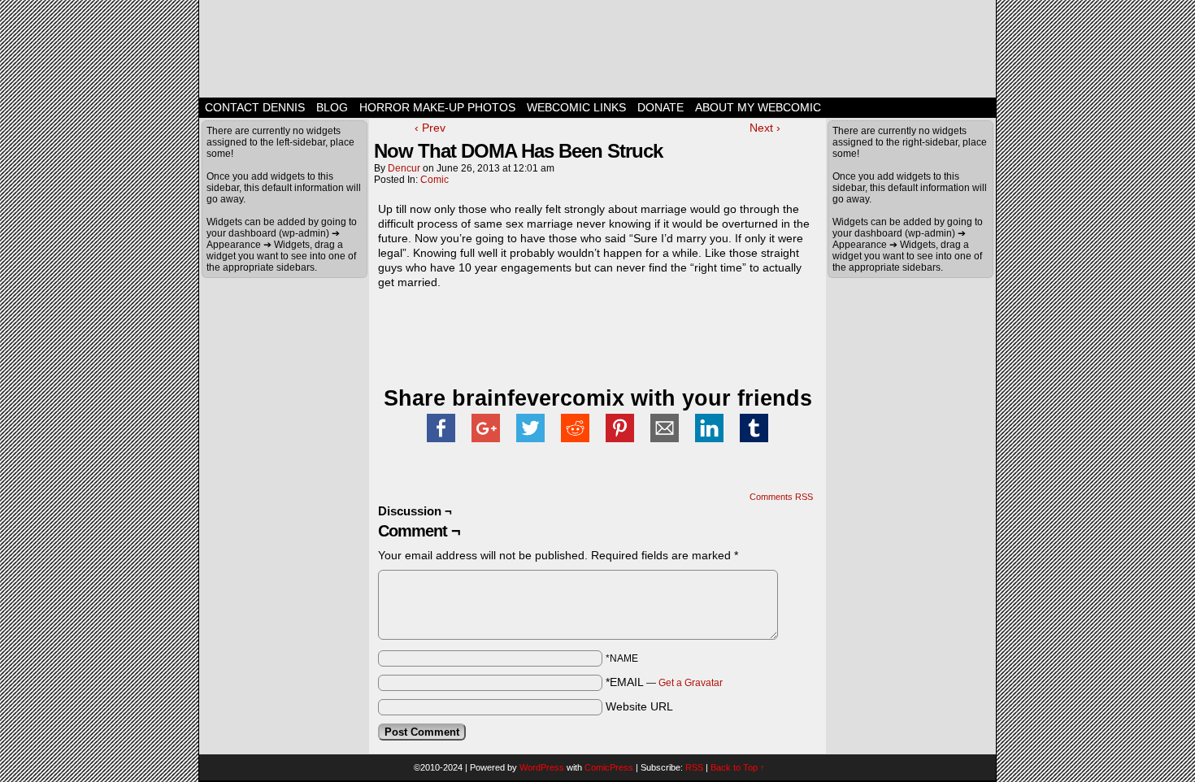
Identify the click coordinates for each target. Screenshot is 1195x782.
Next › (765, 127)
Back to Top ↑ (737, 767)
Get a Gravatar (690, 683)
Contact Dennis (255, 107)
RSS (694, 767)
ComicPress (608, 767)
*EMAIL (664, 682)
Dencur (404, 168)
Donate (660, 107)
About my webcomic (758, 107)
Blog (332, 107)
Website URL (639, 706)
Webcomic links (576, 107)
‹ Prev (430, 127)
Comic (434, 179)
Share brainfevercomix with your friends (598, 398)
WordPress (541, 767)
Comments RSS (781, 497)
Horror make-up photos (437, 107)
